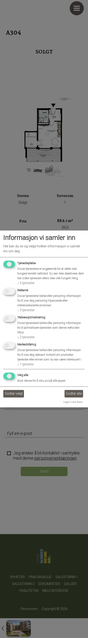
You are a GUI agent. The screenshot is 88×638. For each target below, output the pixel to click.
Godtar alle (74, 393)
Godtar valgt (14, 393)
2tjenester (26, 337)
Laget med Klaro (73, 402)
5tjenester (26, 283)
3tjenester (26, 310)
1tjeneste (25, 364)
